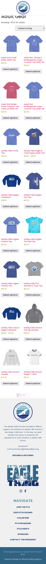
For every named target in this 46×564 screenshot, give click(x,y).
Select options (10, 69)
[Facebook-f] (25, 491)
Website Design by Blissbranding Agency (23, 559)
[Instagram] (20, 491)
